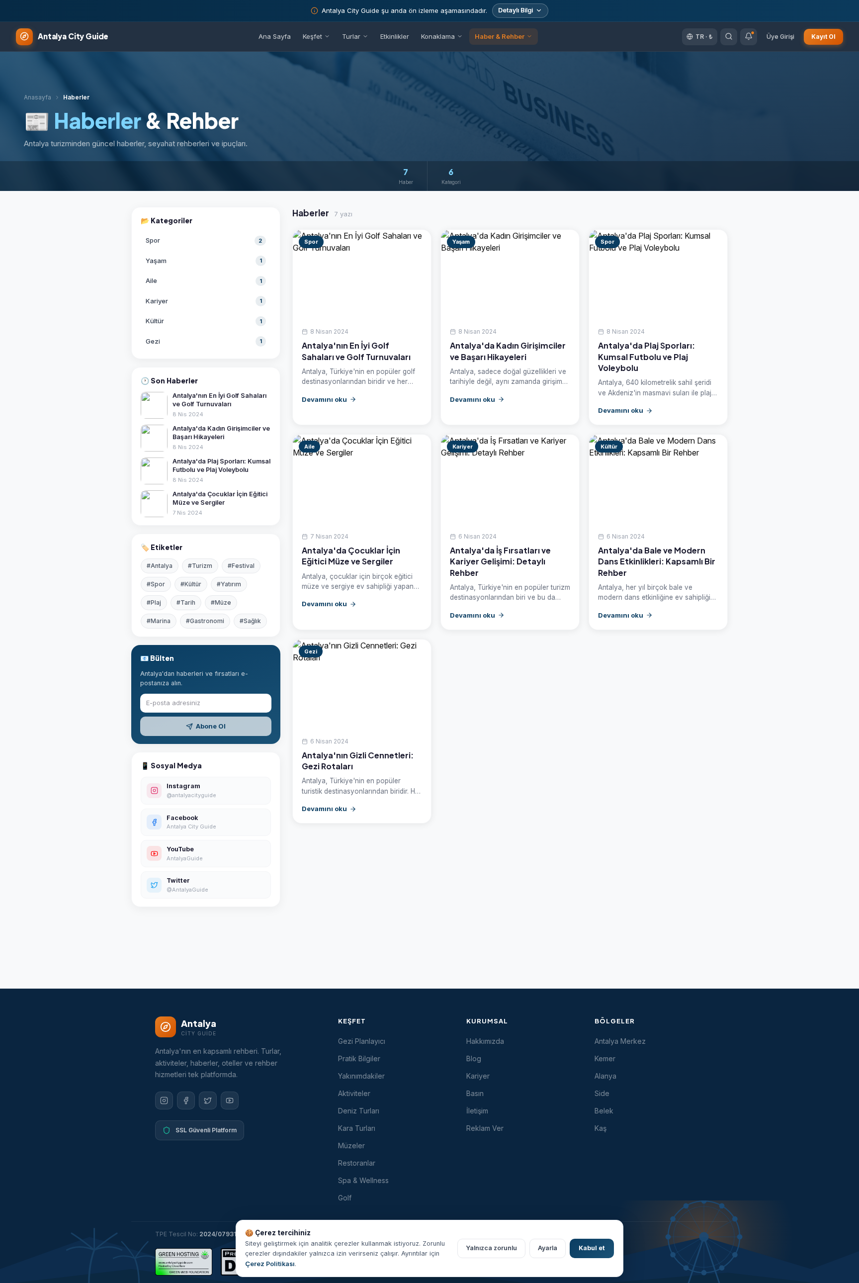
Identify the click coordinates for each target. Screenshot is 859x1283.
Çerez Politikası (270, 1264)
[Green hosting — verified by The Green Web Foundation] (183, 1262)
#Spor (156, 584)
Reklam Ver (485, 1128)
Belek (604, 1110)
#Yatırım (229, 584)
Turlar (351, 36)
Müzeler (351, 1145)
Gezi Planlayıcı (361, 1041)
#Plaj (154, 602)
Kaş (600, 1128)
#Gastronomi (205, 621)
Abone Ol (211, 726)
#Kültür (190, 584)
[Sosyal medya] (164, 1100)
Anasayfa (37, 97)
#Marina (159, 621)
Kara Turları (356, 1128)
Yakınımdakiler (361, 1076)
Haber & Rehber (499, 36)
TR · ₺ (704, 36)
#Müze (221, 602)
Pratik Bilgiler (359, 1058)
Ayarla (547, 1248)
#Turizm (200, 565)
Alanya (605, 1076)
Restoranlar (356, 1163)
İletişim (477, 1110)
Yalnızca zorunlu (491, 1248)
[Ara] (728, 36)
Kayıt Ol (823, 36)
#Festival (241, 565)
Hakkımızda (485, 1041)
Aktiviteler (354, 1093)
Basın (475, 1093)
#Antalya (159, 565)
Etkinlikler (394, 36)
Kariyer (478, 1076)
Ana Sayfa (274, 36)
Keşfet (312, 36)
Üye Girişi (780, 36)
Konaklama (438, 36)
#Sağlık (250, 621)
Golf (344, 1197)
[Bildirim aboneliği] (748, 36)
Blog (473, 1058)
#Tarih (185, 602)
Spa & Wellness (363, 1180)
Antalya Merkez (620, 1041)
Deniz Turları (358, 1110)
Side (602, 1093)
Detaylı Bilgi (515, 10)
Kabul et (592, 1248)
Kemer (605, 1058)
